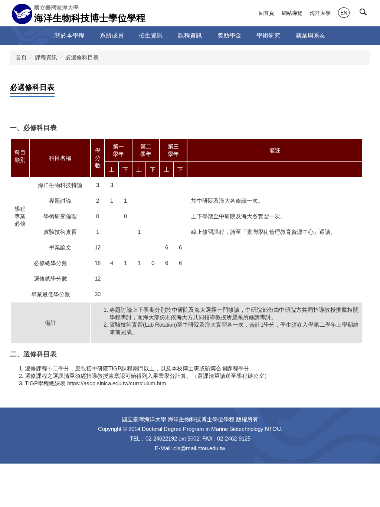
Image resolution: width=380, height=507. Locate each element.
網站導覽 (292, 13)
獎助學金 (229, 35)
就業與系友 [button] (310, 35)
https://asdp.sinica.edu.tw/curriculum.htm (116, 383)
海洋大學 (320, 13)
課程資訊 (46, 57)
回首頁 (266, 13)
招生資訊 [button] (151, 35)
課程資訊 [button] (190, 35)
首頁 (21, 57)
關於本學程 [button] (69, 35)
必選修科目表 (82, 57)
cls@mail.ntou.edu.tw (199, 448)
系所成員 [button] (112, 35)
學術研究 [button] (268, 35)
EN (343, 13)
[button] (365, 14)
